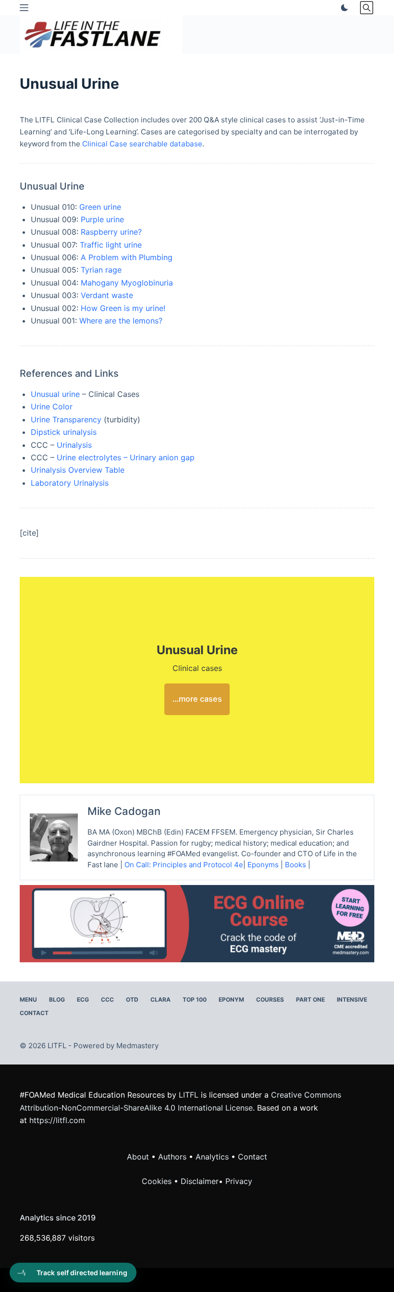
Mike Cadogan (123, 811)
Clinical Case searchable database (142, 143)
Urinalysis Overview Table (77, 470)
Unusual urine (55, 394)
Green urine (100, 207)
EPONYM (231, 999)
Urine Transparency (66, 419)
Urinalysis (74, 445)
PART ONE (310, 999)
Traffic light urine (111, 245)
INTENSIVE (352, 999)
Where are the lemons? (120, 320)
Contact (34, 1013)
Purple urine (102, 219)
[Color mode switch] (342, 7)
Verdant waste (107, 295)
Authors (172, 1156)
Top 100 (195, 999)
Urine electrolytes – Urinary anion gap (126, 457)
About (138, 1156)
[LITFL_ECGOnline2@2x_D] (197, 923)
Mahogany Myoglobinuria (127, 282)
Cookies (158, 1181)
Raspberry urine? (111, 232)
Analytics (212, 1156)
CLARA (160, 999)
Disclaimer (200, 1181)
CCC (107, 999)
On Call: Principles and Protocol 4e (183, 864)
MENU (28, 999)
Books (295, 864)
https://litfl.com (57, 1120)
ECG (83, 999)
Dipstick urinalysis (64, 432)
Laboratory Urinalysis (70, 483)
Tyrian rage (101, 270)
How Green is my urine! (123, 308)
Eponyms (263, 864)
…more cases (197, 699)
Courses (270, 999)
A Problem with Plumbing (126, 257)
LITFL (188, 1095)
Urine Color (52, 406)
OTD (132, 999)
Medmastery (137, 1045)
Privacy (238, 1181)
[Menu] (24, 7)
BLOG (57, 999)
